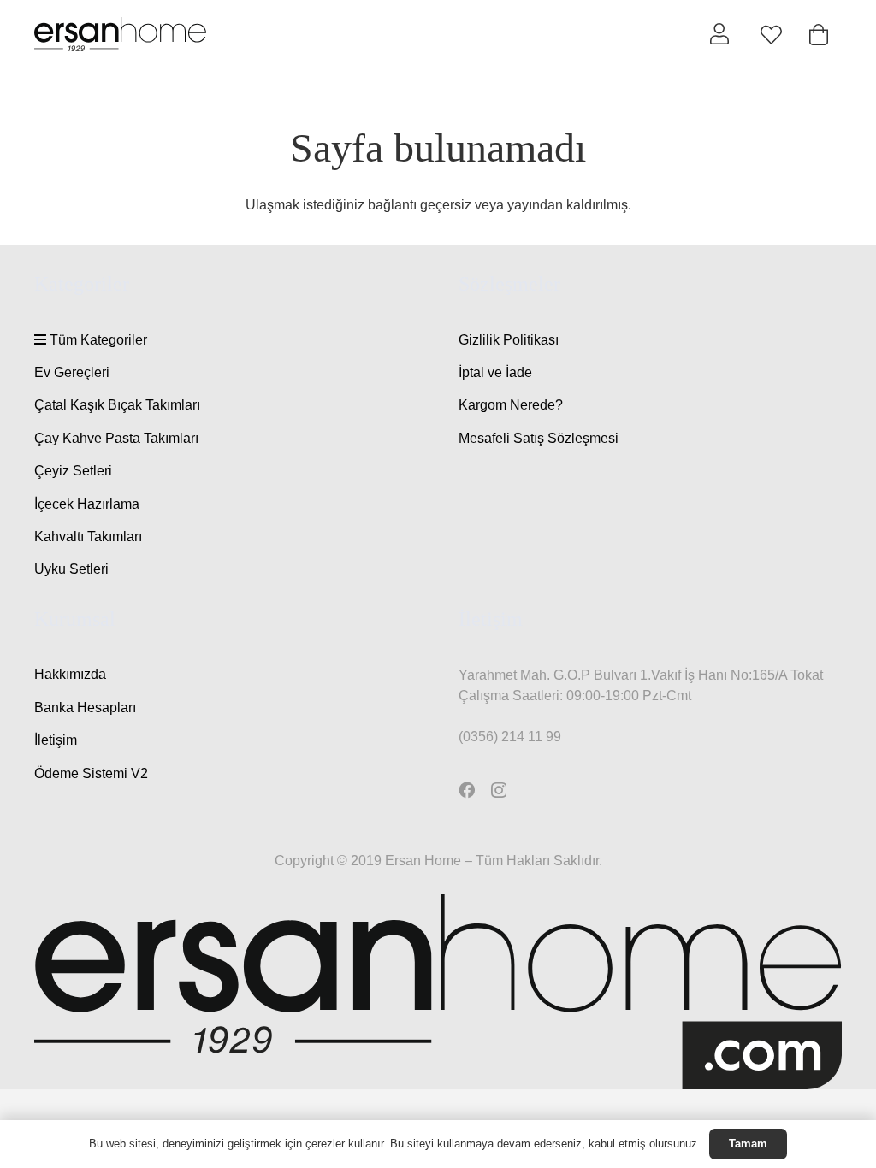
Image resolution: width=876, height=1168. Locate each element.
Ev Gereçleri (72, 372)
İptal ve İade (495, 372)
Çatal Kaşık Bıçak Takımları (117, 405)
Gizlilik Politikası (509, 340)
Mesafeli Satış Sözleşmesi (539, 438)
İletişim (55, 740)
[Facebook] (467, 790)
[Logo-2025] (120, 34)
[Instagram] (498, 790)
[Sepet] (818, 34)
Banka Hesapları (85, 707)
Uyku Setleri (71, 569)
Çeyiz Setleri (73, 470)
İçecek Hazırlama (86, 504)
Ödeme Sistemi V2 (91, 773)
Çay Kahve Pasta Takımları (116, 438)
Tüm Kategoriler (96, 340)
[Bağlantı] (719, 33)
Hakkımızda (70, 674)
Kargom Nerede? (511, 405)
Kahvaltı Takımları (88, 536)
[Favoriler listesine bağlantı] (771, 34)
